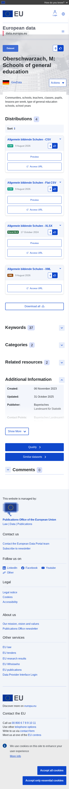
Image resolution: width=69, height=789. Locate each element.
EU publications (12, 669)
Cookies (8, 597)
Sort (10, 128)
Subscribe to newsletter (16, 548)
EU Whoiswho (11, 664)
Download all (32, 306)
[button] (56, 2)
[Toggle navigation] (62, 31)
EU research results (14, 658)
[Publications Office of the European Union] (33, 508)
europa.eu (30, 706)
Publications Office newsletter (20, 628)
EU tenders (9, 652)
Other (10, 572)
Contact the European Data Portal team (26, 543)
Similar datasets (32, 456)
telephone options (25, 727)
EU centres (34, 735)
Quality (32, 447)
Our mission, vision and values (21, 623)
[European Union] (33, 698)
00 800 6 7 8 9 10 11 (24, 722)
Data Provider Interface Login (20, 674)
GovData (16, 82)
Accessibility (10, 602)
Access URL (36, 166)
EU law (7, 647)
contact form (27, 731)
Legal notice (10, 592)
